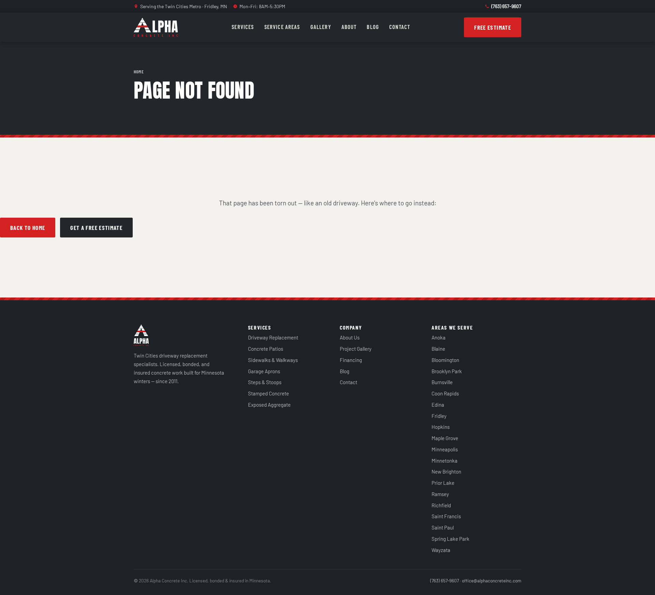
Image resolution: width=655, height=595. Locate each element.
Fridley (439, 416)
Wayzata (441, 550)
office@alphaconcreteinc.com (491, 580)
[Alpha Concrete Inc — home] (156, 27)
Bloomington (445, 360)
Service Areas (282, 26)
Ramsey (440, 494)
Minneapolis (445, 449)
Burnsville (442, 382)
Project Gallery (356, 349)
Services (243, 26)
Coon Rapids (445, 393)
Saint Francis (446, 516)
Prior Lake (443, 483)
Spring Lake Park (450, 539)
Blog (373, 26)
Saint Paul (443, 527)
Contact (399, 26)
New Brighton (446, 471)
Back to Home (27, 227)
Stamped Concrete (268, 393)
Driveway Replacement (273, 337)
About (349, 26)
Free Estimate (492, 27)
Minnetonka (444, 461)
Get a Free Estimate (96, 227)
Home (139, 71)
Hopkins (441, 427)
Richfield (441, 505)
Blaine (438, 349)
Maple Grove (445, 438)
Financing (351, 360)
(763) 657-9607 (506, 6)
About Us (350, 337)
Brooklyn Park (447, 371)
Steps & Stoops (264, 382)
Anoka (439, 337)
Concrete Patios (265, 349)
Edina (438, 405)
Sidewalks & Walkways (273, 360)
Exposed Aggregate (269, 405)
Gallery (320, 26)
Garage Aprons (264, 371)
